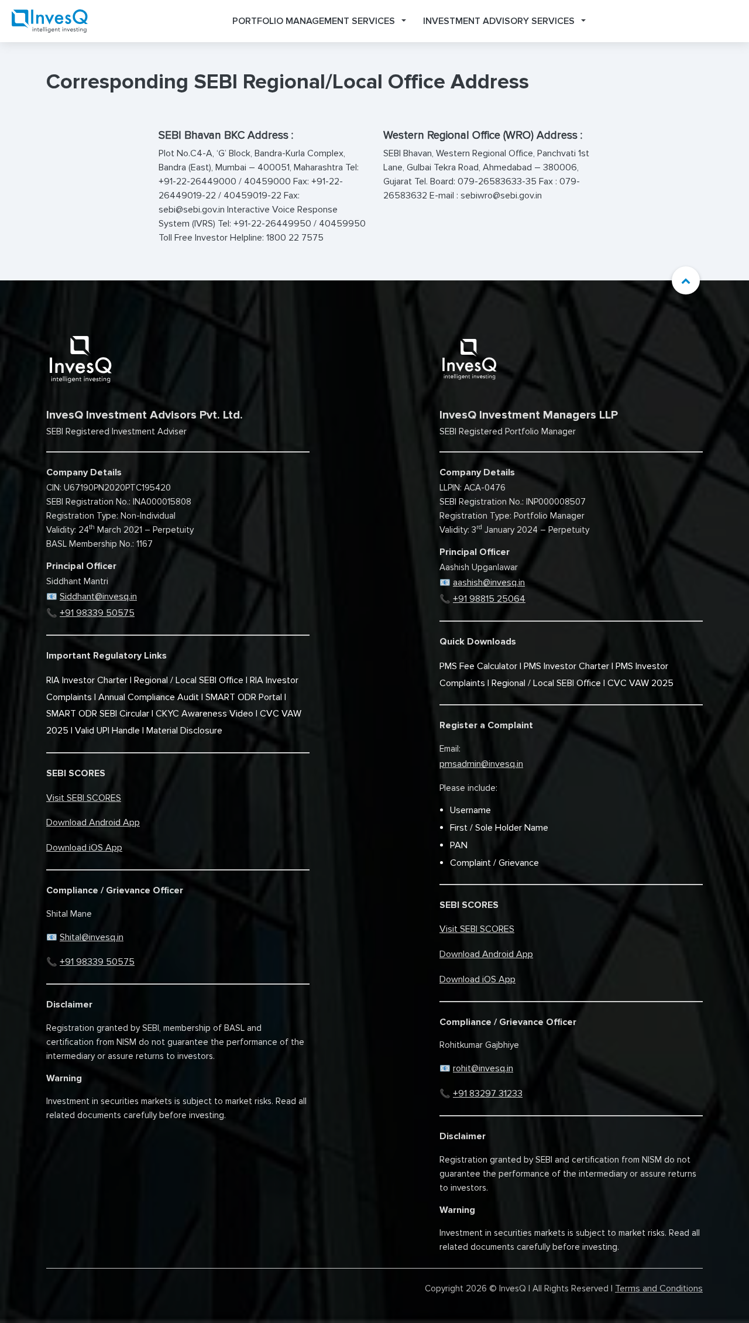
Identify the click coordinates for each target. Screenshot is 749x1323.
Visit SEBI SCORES (83, 798)
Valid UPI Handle (107, 730)
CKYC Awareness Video (204, 713)
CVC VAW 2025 (640, 683)
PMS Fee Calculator (478, 666)
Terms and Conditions (659, 1288)
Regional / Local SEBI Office (188, 680)
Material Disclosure (184, 730)
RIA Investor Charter (87, 680)
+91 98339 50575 (97, 613)
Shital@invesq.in (91, 937)
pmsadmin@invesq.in (481, 764)
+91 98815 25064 (489, 599)
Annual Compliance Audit (148, 697)
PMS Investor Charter (566, 666)
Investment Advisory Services (499, 21)
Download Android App (93, 822)
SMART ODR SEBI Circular (97, 713)
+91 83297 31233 (488, 1093)
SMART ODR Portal (243, 697)
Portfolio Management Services (313, 21)
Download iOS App (84, 848)
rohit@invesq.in (483, 1068)
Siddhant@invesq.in (98, 596)
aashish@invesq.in (489, 582)
